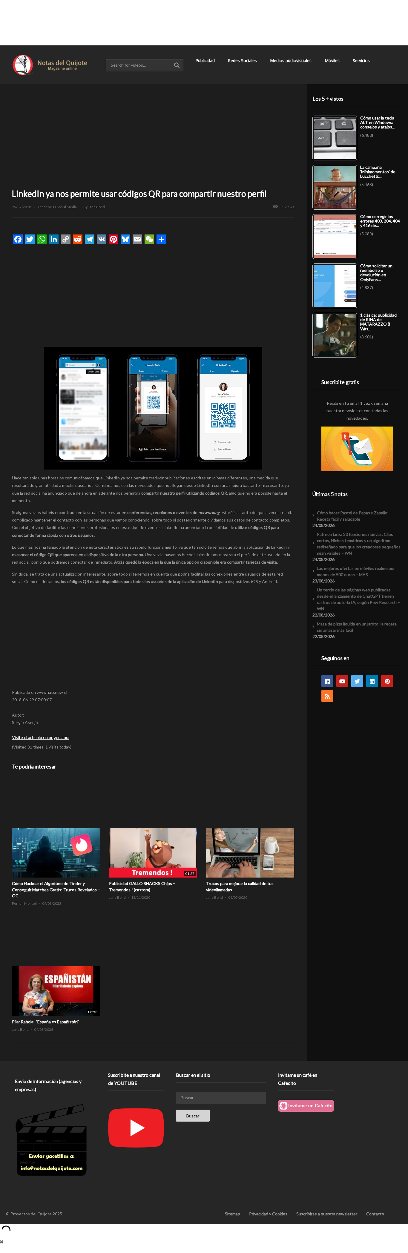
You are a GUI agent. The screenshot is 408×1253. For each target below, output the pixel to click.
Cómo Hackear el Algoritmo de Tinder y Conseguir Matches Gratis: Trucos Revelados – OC (56, 889)
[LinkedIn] (372, 681)
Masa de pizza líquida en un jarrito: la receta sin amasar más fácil (357, 627)
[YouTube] (342, 681)
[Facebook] (327, 681)
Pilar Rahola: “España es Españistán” (45, 1021)
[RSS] (327, 696)
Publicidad (205, 60)
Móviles (333, 60)
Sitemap (232, 1213)
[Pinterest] (387, 681)
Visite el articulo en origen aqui (40, 737)
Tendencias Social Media (57, 207)
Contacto (375, 1213)
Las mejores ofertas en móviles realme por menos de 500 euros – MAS (356, 571)
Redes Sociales (243, 60)
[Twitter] (357, 681)
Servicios (362, 60)
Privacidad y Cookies (268, 1213)
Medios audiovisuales (291, 60)
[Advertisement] (204, 22)
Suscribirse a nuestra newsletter (326, 1213)
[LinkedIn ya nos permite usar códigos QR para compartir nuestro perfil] (56, 828)
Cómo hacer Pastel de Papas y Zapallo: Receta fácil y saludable (353, 516)
